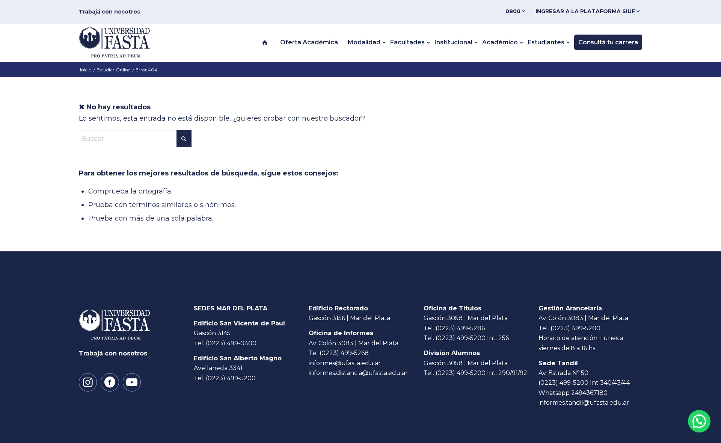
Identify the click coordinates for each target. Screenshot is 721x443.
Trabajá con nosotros (109, 11)
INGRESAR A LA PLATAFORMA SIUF (586, 11)
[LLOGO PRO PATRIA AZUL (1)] (122, 42)
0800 (513, 11)
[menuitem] (517, 11)
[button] (699, 421)
